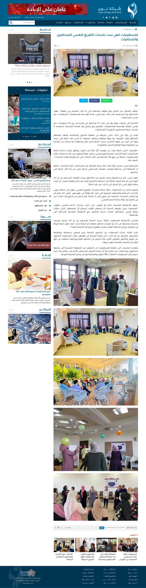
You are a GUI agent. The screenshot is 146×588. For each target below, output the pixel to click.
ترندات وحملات (88, 569)
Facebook (94, 100)
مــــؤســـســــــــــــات (109, 573)
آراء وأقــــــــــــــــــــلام (109, 569)
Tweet (83, 100)
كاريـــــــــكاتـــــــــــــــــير (109, 580)
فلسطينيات (78, 23)
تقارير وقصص (121, 23)
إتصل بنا (59, 23)
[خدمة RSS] (116, 17)
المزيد (11, 30)
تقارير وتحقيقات (109, 576)
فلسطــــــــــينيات (87, 573)
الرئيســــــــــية (132, 569)
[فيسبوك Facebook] (103, 17)
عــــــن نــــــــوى (132, 583)
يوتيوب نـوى (132, 576)
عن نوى (68, 23)
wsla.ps (32, 583)
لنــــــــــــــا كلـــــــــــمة (87, 580)
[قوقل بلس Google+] (109, 17)
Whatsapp (106, 100)
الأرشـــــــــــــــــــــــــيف (109, 583)
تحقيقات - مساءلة (105, 23)
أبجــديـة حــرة (132, 580)
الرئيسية (132, 23)
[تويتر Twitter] (106, 17)
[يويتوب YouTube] (113, 17)
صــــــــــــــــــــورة (132, 573)
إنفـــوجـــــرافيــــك (88, 576)
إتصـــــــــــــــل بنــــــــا (87, 583)
